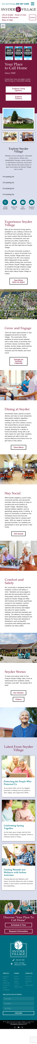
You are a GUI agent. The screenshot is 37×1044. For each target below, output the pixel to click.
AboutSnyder (5, 208)
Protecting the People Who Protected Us (17, 783)
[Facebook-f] (15, 1027)
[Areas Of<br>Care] (14, 202)
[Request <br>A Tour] (32, 202)
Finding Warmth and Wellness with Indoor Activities (15, 872)
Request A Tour (31, 208)
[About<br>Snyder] (5, 202)
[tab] (13, 182)
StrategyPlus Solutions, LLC (18, 1024)
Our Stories (23, 208)
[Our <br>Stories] (23, 202)
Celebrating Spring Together (14, 827)
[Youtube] (18, 1027)
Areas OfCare (14, 208)
